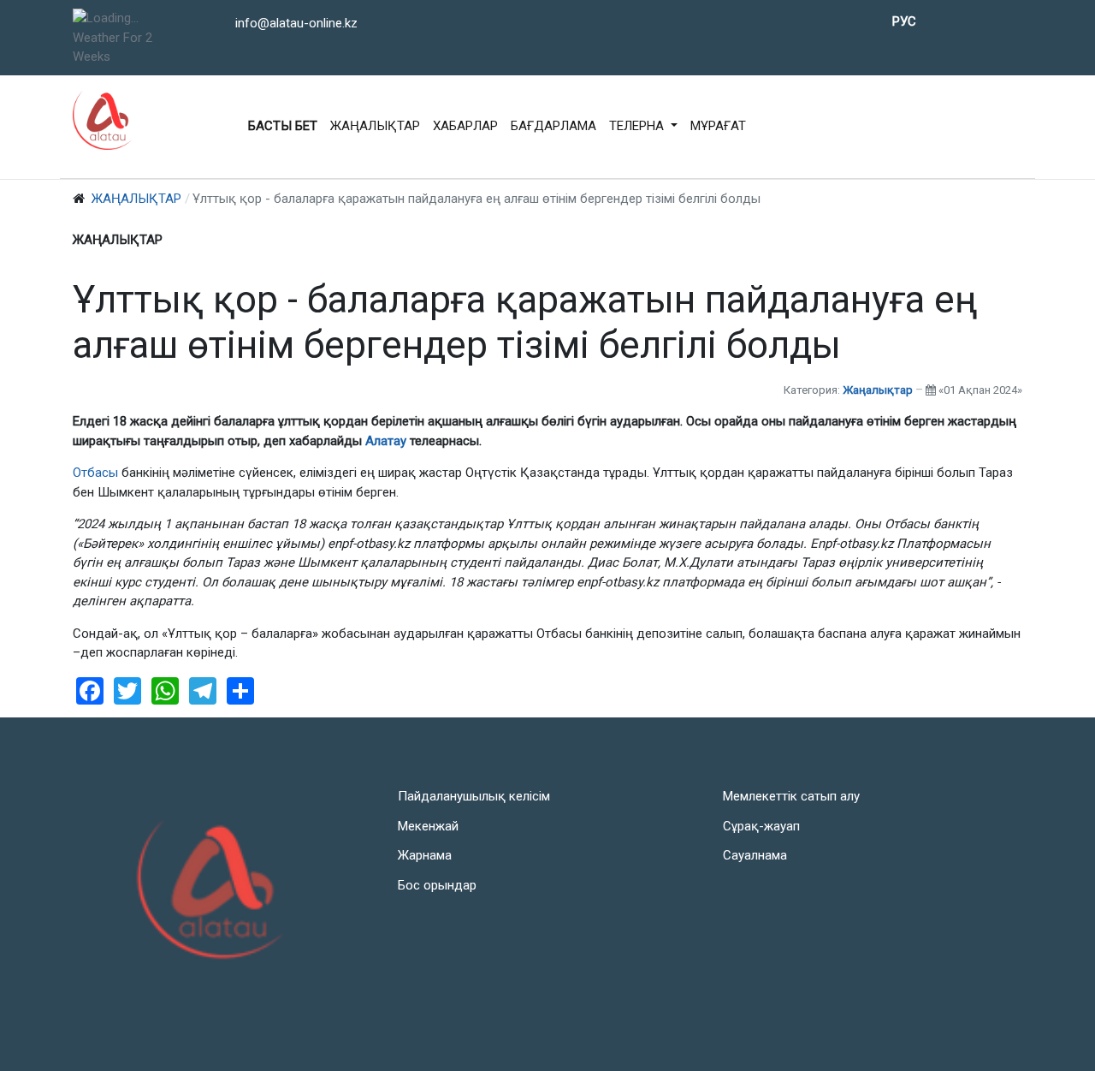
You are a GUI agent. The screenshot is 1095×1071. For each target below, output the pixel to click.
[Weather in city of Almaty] (126, 18)
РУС (904, 21)
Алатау (387, 441)
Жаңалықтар (878, 390)
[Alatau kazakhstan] (103, 120)
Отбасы (95, 472)
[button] (643, 127)
